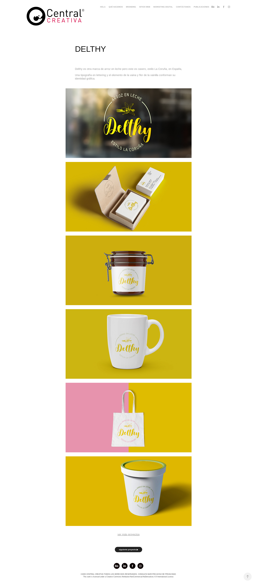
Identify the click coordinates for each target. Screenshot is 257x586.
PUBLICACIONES (201, 7)
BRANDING (131, 7)
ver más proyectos (129, 534)
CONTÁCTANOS (183, 7)
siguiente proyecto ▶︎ (128, 549)
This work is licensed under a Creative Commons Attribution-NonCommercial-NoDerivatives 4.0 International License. (128, 577)
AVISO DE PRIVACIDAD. (166, 574)
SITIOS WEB (144, 7)
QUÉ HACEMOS (116, 7)
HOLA (102, 7)
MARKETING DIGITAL (163, 7)
